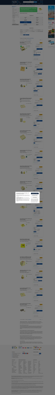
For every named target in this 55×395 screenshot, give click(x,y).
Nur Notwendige (35, 197)
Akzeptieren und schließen (35, 193)
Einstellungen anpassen (34, 195)
